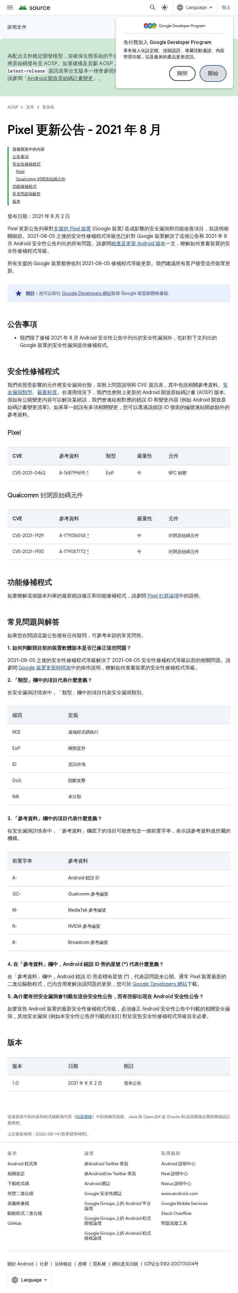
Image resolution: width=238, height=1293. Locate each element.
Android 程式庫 (22, 1163)
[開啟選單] (10, 7)
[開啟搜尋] (152, 7)
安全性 (48, 107)
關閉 (182, 73)
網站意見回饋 (125, 1263)
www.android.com (179, 1193)
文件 (30, 107)
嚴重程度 (47, 392)
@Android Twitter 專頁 (106, 1163)
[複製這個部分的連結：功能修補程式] (58, 583)
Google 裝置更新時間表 (45, 668)
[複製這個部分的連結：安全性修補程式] (66, 372)
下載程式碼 (18, 1183)
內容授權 (84, 1116)
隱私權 (99, 1263)
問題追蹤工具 (174, 1223)
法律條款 (63, 1263)
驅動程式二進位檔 (24, 1213)
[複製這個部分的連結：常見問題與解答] (66, 622)
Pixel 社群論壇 (163, 596)
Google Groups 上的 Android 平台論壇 (117, 1206)
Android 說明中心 (178, 1163)
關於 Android (20, 1263)
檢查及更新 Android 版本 (138, 244)
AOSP (12, 107)
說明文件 (17, 27)
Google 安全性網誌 (103, 1193)
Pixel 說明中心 (174, 1173)
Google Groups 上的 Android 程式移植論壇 (117, 1235)
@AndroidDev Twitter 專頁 (110, 1173)
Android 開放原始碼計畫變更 (60, 78)
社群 (44, 1263)
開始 (213, 73)
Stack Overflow (176, 1213)
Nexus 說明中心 (176, 1183)
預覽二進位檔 (20, 1193)
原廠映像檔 (18, 1203)
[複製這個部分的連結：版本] (28, 1043)
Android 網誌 (97, 1183)
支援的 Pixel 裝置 (72, 229)
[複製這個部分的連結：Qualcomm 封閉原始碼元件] (89, 496)
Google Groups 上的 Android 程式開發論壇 (117, 1220)
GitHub (14, 1223)
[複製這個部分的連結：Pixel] (27, 433)
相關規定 (16, 1173)
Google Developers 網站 (86, 293)
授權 (82, 1263)
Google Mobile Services (184, 1203)
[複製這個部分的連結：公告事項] (43, 325)
